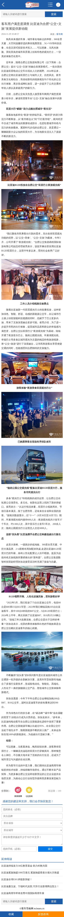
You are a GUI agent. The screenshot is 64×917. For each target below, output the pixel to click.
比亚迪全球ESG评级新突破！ (16, 879)
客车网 (59, 34)
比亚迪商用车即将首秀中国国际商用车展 (22, 893)
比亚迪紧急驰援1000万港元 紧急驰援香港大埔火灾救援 (30, 872)
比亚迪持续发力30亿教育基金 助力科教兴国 (24, 866)
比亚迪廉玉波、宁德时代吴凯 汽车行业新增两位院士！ (30, 886)
